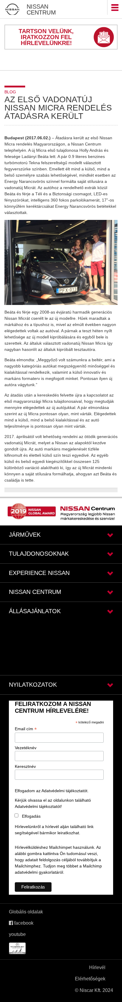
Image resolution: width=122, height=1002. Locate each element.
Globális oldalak (26, 911)
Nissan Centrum (41, 9)
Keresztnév (25, 766)
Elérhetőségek (90, 978)
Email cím (26, 729)
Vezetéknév (25, 747)
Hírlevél (97, 967)
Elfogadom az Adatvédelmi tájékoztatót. (52, 790)
